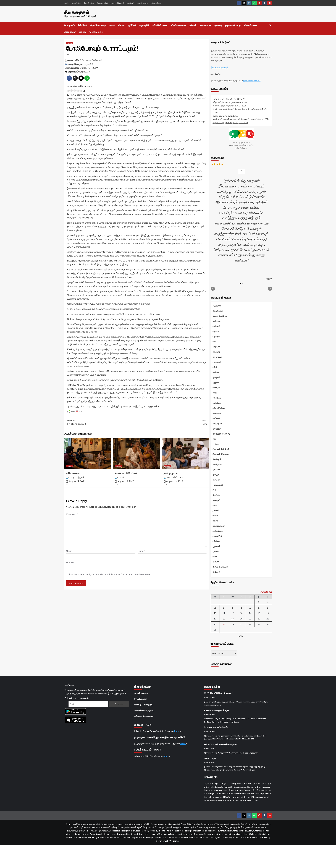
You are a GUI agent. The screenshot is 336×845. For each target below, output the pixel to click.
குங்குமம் (216, 377)
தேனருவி (216, 500)
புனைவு (218, 25)
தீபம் (214, 490)
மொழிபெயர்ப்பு (96, 32)
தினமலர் (216, 479)
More (177, 731)
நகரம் (230, 693)
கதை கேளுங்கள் (141, 693)
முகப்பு (66, 3)
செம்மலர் (216, 418)
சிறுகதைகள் (76, 12)
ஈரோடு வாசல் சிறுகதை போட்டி (225, 115)
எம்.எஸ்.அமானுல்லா (229, 744)
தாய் (214, 439)
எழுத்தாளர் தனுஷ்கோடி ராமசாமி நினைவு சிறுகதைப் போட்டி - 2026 (241, 119)
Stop (242, 283)
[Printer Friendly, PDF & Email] (75, 412)
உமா (214, 341)
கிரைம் (121, 25)
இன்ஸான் (217, 321)
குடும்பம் (132, 25)
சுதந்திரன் (217, 403)
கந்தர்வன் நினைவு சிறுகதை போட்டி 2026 (230, 102)
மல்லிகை (216, 541)
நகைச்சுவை (205, 25)
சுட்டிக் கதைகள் (178, 25)
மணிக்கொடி (218, 531)
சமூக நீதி (144, 25)
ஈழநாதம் (216, 336)
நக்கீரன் (216, 510)
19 (232, 618)
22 (259, 618)
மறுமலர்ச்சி (217, 536)
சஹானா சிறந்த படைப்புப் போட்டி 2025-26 (230, 122)
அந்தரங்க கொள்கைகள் (144, 716)
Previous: (76, 422)
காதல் (112, 25)
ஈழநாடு (216, 331)
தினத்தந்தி (217, 464)
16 (267, 613)
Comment (72, 514)
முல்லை (216, 551)
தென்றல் (216, 495)
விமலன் (121, 477)
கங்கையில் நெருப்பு (220, 727)
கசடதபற (216, 351)
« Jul (240, 635)
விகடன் (216, 561)
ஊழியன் (216, 346)
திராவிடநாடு (218, 485)
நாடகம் (82, 32)
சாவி (215, 392)
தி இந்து (216, 444)
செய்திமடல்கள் (140, 699)
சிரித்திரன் (217, 398)
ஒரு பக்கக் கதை (233, 25)
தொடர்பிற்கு (156, 3)
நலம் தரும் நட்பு (172, 473)
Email (141, 551)
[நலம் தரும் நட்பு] (185, 453)
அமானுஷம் (69, 25)
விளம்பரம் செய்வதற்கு (143, 704)
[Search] (270, 25)
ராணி (215, 556)
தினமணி (216, 469)
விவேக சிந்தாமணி (220, 567)
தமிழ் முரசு (217, 428)
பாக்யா (215, 515)
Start (240, 283)
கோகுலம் (216, 387)
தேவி (215, 505)
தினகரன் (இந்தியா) (221, 449)
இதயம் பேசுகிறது (220, 316)
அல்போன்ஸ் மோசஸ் (175, 477)
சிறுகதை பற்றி (102, 3)
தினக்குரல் (217, 459)
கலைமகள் (217, 362)
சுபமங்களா (217, 413)
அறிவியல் (82, 25)
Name (70, 551)
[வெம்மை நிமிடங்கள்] (136, 453)
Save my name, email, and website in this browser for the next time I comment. (110, 574)
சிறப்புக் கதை (250, 25)
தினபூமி (216, 474)
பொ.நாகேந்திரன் (77, 477)
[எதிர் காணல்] (87, 453)
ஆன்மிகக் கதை (98, 25)
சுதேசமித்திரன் (219, 408)
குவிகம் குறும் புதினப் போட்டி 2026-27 (229, 99)
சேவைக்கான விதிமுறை (144, 710)
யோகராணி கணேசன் (92, 60)
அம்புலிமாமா (218, 311)
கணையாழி (217, 357)
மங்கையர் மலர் (219, 526)
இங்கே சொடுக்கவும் (219, 67)
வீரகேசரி (216, 572)
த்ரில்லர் (192, 25)
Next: (204, 422)
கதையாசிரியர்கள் (117, 3)
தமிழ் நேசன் (218, 423)
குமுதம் (216, 382)
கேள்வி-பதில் (89, 3)
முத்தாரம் (216, 546)
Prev (213, 289)
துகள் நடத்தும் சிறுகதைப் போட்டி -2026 (229, 105)
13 (241, 613)
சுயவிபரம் (130, 3)
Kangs (207, 727)
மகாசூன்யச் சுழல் (221, 710)
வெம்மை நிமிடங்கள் (126, 473)
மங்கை (215, 520)
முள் (214, 758)
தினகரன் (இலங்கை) (221, 454)
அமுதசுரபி (217, 305)
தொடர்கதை (70, 32)
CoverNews (161, 840)
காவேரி (216, 372)
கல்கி (215, 367)
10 (215, 613)
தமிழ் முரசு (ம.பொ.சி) (221, 433)
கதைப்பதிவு (76, 3)
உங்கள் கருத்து (142, 3)
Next (270, 289)
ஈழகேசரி (216, 326)
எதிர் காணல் (73, 473)
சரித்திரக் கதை (159, 25)
